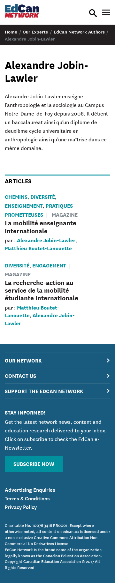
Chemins (16, 196)
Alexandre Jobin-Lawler (46, 240)
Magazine (65, 214)
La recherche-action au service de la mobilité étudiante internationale (41, 290)
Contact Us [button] (20, 375)
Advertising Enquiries (30, 489)
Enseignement (24, 205)
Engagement (49, 265)
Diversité (42, 196)
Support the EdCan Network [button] (44, 391)
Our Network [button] (23, 360)
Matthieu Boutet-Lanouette (38, 248)
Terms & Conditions (27, 498)
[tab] (57, 360)
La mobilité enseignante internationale (40, 226)
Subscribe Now (33, 463)
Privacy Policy (21, 506)
